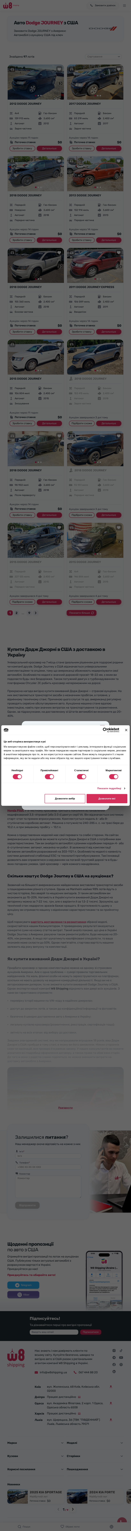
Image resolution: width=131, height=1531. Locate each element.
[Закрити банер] (126, 730)
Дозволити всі (106, 798)
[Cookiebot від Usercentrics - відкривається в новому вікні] (105, 730)
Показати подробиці (109, 788)
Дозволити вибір (65, 798)
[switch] (49, 776)
